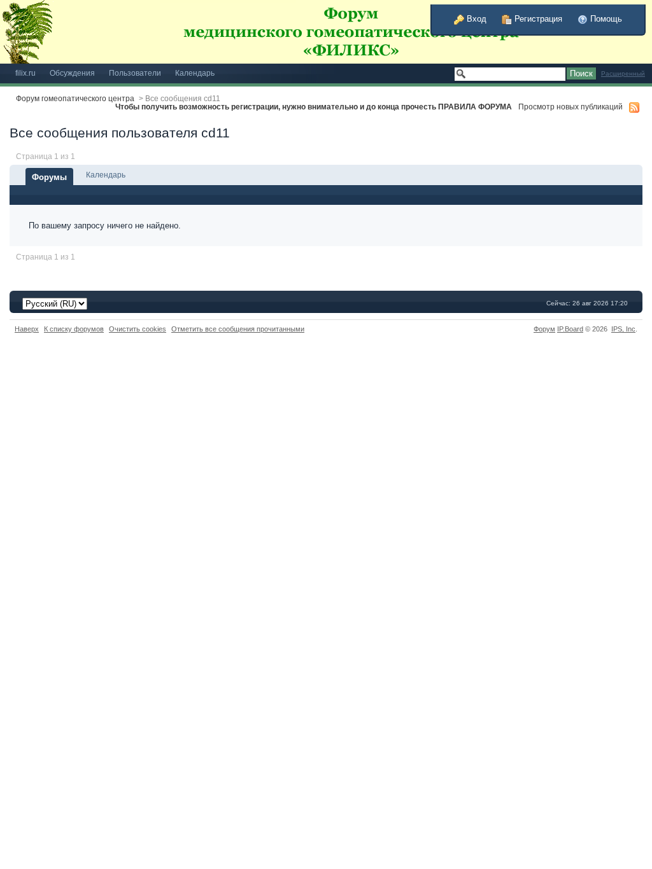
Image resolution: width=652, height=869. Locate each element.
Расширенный (623, 73)
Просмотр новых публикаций (570, 106)
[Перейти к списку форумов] (296, 31)
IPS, (623, 329)
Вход (475, 19)
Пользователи (135, 73)
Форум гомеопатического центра (75, 98)
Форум (544, 329)
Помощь (605, 19)
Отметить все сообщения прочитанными (237, 329)
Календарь (195, 73)
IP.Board (570, 329)
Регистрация (537, 19)
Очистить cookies (137, 329)
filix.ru (25, 73)
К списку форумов (74, 329)
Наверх (27, 329)
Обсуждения (72, 73)
